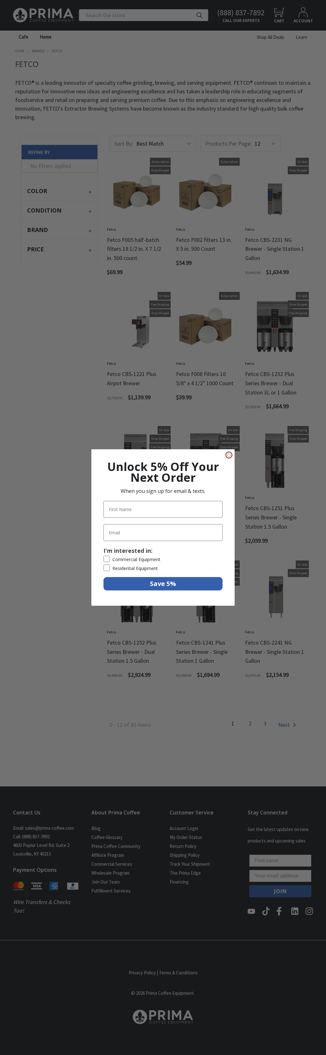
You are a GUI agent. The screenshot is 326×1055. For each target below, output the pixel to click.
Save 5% (163, 583)
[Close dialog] (229, 455)
